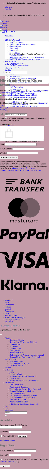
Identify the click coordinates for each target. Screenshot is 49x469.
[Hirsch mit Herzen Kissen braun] (18, 95)
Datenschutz (9, 305)
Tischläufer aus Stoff (17, 393)
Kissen (7, 338)
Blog (6, 408)
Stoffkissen (14, 346)
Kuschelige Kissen (17, 361)
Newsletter (9, 322)
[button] (9, 36)
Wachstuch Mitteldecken (19, 402)
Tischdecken (9, 383)
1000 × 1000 (32, 91)
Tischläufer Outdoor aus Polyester (22, 398)
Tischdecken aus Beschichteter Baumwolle (26, 389)
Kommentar (5, 125)
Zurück (4, 107)
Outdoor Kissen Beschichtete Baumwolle (25, 59)
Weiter (3, 109)
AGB (7, 303)
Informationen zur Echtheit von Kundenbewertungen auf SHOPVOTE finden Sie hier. (20, 169)
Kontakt (8, 9)
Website (3, 153)
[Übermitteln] (6, 75)
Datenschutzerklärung (8, 462)
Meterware (9, 370)
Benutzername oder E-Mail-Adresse (14, 425)
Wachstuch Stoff (16, 76)
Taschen (8, 368)
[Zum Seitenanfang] (1, 334)
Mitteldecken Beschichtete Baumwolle (24, 106)
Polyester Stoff (15, 378)
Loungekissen (15, 351)
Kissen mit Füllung (17, 340)
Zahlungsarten (10, 311)
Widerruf (8, 307)
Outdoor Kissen (15, 344)
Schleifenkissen (15, 349)
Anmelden (22, 436)
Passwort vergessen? (7, 440)
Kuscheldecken (10, 61)
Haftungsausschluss (12, 320)
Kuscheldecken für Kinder (19, 66)
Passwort (4, 432)
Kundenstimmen (11, 315)
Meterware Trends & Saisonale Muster (24, 380)
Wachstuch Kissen (16, 353)
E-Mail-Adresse (6, 149)
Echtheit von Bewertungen (15, 317)
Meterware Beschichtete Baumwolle (23, 376)
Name (2, 144)
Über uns (8, 7)
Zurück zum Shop (16, 58)
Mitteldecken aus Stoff (18, 400)
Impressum (9, 300)
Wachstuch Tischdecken (18, 89)
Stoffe (12, 74)
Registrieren (5, 466)
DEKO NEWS (11, 32)
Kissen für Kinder (16, 68)
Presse (7, 313)
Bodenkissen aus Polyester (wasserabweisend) (27, 57)
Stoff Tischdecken (16, 87)
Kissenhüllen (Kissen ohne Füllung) (23, 44)
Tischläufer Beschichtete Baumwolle (23, 98)
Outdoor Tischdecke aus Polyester (22, 391)
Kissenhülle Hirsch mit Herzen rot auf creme (24, 92)
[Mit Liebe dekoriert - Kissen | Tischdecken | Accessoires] (6, 27)
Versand (8, 309)
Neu (6, 406)
